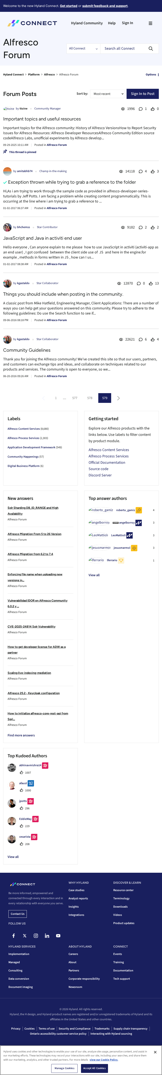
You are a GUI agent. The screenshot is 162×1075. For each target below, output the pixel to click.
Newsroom (75, 987)
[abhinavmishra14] (29, 771)
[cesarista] (24, 842)
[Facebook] (13, 936)
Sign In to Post (142, 93)
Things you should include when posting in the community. (63, 294)
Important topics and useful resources (42, 119)
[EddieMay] (25, 824)
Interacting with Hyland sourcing (111, 1034)
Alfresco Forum (57, 145)
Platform (34, 74)
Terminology (121, 898)
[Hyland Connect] (32, 23)
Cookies (29, 1029)
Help (112, 23)
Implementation (18, 954)
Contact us (17, 914)
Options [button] (151, 74)
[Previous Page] (44, 398)
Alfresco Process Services (23, 438)
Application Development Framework (31, 447)
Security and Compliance (74, 1029)
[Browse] (150, 23)
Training (118, 962)
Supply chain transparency (130, 1029)
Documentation (123, 970)
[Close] (155, 1052)
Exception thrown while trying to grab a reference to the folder (72, 182)
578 (89, 398)
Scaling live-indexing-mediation (29, 673)
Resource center (123, 890)
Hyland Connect (13, 74)
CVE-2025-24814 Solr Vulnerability (31, 626)
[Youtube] (58, 936)
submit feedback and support (105, 6)
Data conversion (18, 979)
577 (74, 398)
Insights (74, 907)
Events (117, 954)
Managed (14, 962)
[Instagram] (36, 936)
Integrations (76, 915)
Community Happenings (23, 457)
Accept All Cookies (94, 1068)
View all (94, 575)
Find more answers (21, 735)
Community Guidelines (26, 350)
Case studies (76, 890)
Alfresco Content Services (24, 429)
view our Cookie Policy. (104, 1060)
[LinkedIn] (47, 936)
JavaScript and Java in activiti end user (42, 238)
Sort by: (82, 93)
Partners (74, 970)
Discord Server (100, 475)
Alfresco (49, 74)
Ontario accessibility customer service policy (58, 1034)
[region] (81, 1060)
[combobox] (129, 49)
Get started (68, 6)
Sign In (127, 23)
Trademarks (101, 1029)
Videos (117, 915)
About (72, 962)
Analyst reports (78, 898)
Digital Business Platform (24, 466)
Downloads (120, 907)
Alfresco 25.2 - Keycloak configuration (34, 693)
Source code (98, 469)
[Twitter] (25, 936)
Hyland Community (87, 23)
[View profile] (8, 109)
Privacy (15, 1029)
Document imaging (20, 987)
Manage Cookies (64, 1068)
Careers (73, 954)
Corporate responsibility (84, 979)
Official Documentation (107, 462)
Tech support (121, 979)
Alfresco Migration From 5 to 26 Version (34, 534)
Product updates (123, 923)
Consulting (15, 970)
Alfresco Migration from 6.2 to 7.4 (30, 554)
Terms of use (47, 1029)
